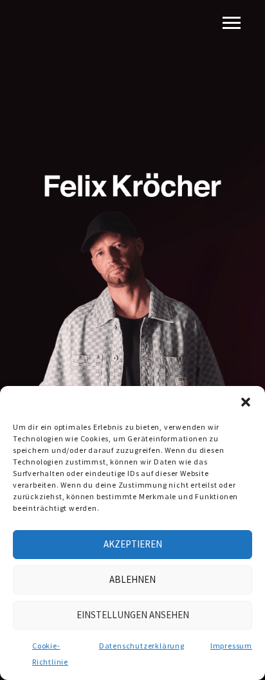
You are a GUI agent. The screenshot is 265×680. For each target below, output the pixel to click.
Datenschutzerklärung (142, 645)
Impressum (231, 645)
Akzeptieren (133, 544)
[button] (245, 402)
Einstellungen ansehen (133, 615)
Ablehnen (132, 579)
